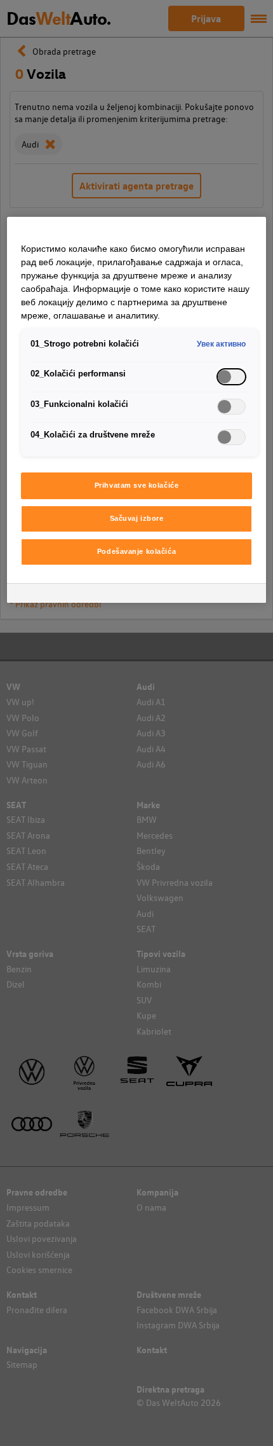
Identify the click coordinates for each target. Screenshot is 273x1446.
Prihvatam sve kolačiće (137, 485)
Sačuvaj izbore (137, 518)
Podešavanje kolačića (136, 551)
